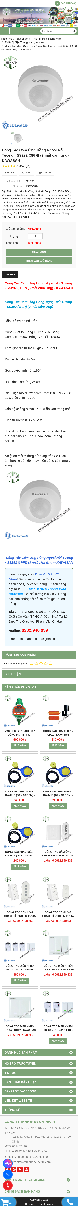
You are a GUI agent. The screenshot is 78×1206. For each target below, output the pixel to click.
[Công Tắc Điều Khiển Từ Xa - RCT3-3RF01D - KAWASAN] (20, 946)
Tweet (28, 172)
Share (10, 172)
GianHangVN (46, 1204)
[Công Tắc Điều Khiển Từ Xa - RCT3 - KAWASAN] (58, 946)
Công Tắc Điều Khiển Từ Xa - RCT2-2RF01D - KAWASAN (58, 1030)
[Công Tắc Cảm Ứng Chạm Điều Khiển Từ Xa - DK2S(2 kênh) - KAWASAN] (20, 892)
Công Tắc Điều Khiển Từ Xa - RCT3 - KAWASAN (58, 967)
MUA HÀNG (39, 252)
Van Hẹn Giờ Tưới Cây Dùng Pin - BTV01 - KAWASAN (20, 735)
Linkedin (46, 172)
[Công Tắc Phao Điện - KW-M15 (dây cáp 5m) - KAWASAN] (20, 771)
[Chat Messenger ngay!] (8, 1163)
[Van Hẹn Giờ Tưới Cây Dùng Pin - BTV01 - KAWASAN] (20, 711)
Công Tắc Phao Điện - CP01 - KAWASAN (58, 733)
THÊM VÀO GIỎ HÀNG (39, 260)
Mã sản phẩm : (15, 181)
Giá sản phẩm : (15, 228)
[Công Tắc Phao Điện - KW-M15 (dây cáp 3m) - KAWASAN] (58, 771)
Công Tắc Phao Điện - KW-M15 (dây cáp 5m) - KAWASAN (20, 795)
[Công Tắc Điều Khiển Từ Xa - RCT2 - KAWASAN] (20, 1006)
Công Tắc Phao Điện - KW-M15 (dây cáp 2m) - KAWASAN (20, 855)
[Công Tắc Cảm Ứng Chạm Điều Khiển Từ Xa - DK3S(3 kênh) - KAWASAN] (58, 832)
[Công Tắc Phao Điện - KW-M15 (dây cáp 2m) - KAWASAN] (20, 832)
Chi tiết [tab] (10, 274)
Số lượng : (12, 236)
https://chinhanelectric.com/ (34, 1162)
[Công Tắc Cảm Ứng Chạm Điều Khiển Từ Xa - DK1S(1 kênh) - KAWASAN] (58, 892)
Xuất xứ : (18, 186)
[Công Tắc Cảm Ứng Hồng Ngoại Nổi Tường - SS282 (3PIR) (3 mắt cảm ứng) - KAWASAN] (39, 92)
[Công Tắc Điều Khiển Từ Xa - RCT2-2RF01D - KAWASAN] (58, 1006)
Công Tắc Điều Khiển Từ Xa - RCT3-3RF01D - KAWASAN (19, 969)
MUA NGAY (20, 745)
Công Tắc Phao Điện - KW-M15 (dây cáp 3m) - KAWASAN (58, 795)
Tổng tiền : (12, 242)
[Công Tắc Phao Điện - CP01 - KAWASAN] (58, 711)
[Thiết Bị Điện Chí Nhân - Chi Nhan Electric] (39, 26)
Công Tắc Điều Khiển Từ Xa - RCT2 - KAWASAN (20, 1028)
